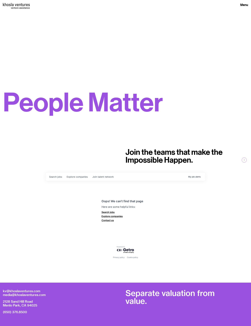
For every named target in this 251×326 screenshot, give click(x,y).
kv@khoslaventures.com (21, 291)
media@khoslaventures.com (24, 295)
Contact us (108, 220)
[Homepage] (16, 4)
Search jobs (108, 212)
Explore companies (112, 216)
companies (77, 176)
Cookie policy (132, 257)
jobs (55, 176)
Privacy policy (119, 257)
